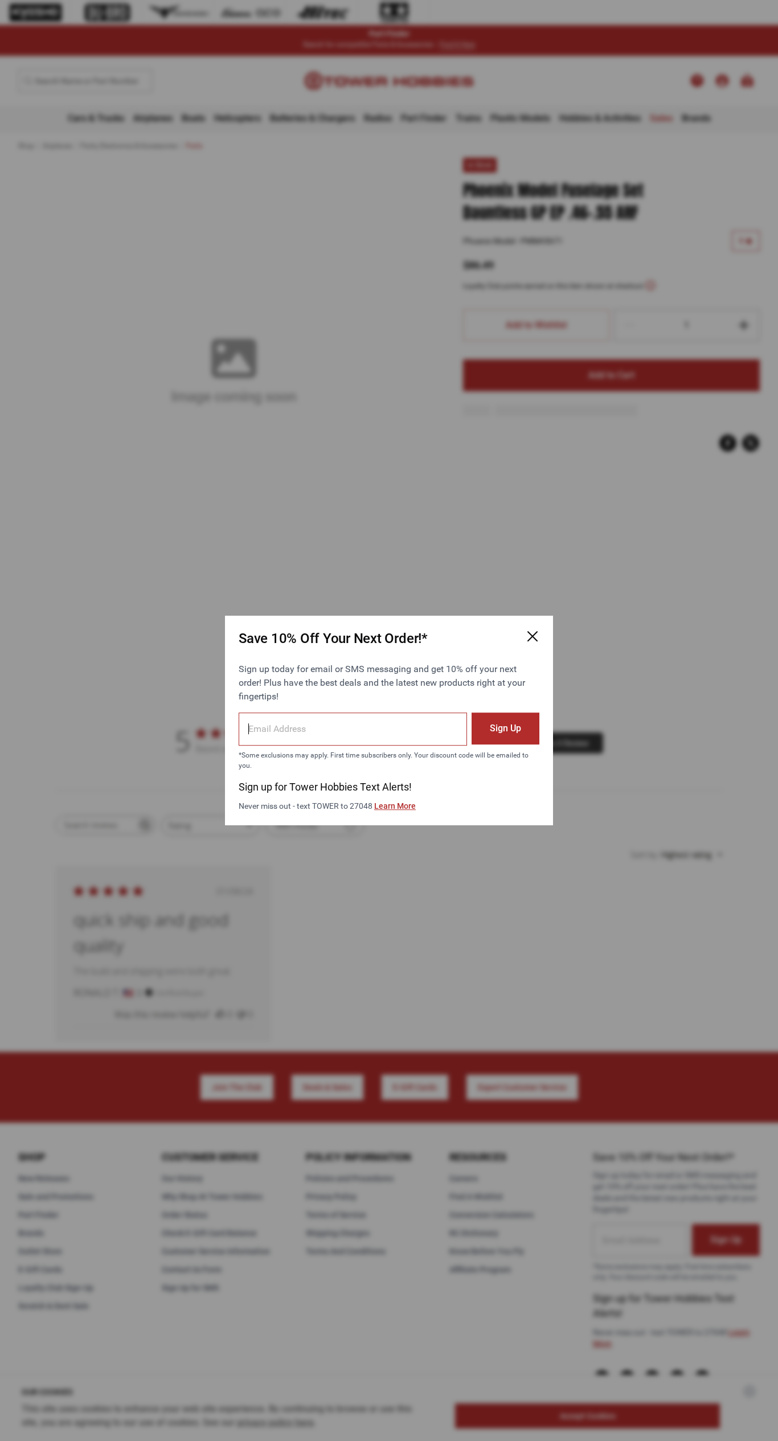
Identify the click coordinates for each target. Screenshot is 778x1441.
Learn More (395, 805)
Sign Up (505, 728)
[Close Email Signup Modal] (532, 636)
